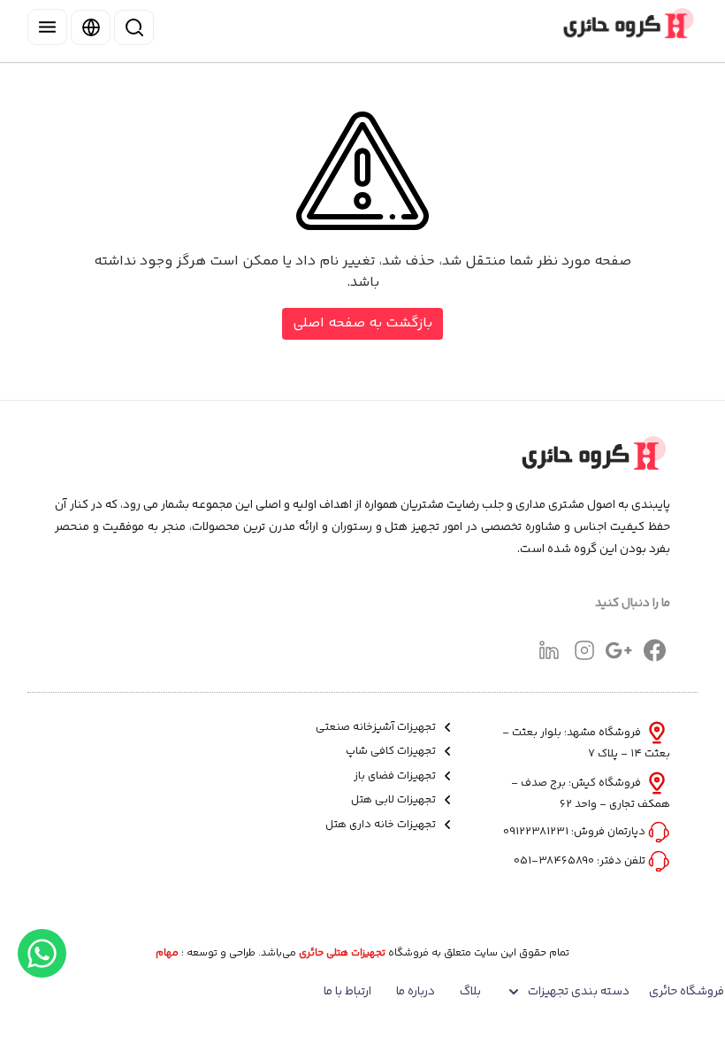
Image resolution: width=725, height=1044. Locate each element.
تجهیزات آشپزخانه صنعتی (377, 727)
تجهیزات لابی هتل (395, 800)
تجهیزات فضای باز (396, 776)
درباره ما (415, 992)
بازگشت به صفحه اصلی (362, 323)
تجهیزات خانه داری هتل (382, 825)
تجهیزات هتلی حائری (342, 954)
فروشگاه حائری (686, 992)
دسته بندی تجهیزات (579, 992)
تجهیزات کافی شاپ (392, 751)
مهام (167, 954)
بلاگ (470, 992)
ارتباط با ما (347, 992)
